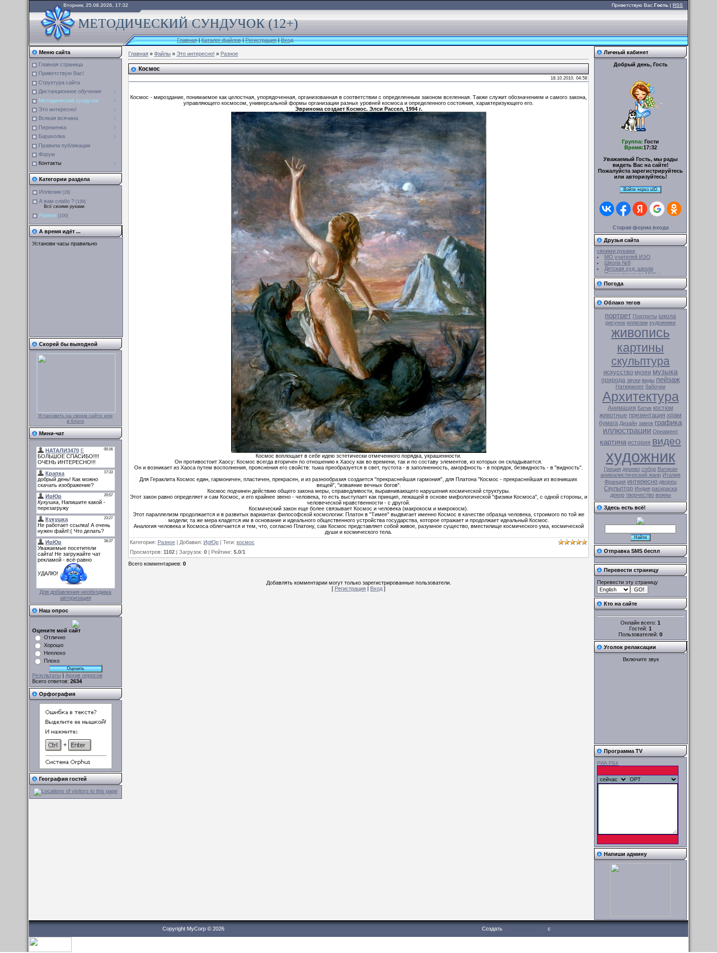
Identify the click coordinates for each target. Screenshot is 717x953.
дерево (631, 469)
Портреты (645, 316)
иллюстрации (627, 430)
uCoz (558, 929)
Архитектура (640, 396)
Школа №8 (617, 258)
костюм (663, 408)
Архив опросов (83, 675)
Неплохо (54, 653)
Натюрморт (630, 386)
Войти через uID (640, 189)
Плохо (52, 661)
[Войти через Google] (657, 209)
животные (613, 415)
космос (246, 542)
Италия (671, 475)
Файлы (162, 54)
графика (668, 422)
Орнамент (665, 431)
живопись (640, 332)
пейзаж (668, 380)
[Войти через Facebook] (623, 209)
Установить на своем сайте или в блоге (75, 418)
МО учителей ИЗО (627, 252)
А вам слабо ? (56, 201)
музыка (665, 372)
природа (613, 380)
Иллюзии (50, 192)
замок (645, 423)
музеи (643, 372)
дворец (668, 482)
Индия (642, 488)
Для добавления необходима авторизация (75, 595)
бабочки (655, 386)
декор (617, 495)
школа (667, 316)
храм (674, 415)
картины (640, 347)
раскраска (664, 488)
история (639, 442)
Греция (612, 469)
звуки (633, 380)
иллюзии (637, 322)
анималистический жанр (630, 475)
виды (648, 380)
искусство (618, 372)
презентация (647, 415)
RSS (678, 5)
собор (648, 469)
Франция (615, 482)
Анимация (622, 408)
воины (663, 495)
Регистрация (261, 40)
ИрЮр (211, 542)
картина (613, 442)
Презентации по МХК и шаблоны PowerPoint (628, 273)
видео (666, 441)
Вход (287, 40)
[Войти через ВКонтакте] (606, 209)
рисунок (615, 322)
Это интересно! (196, 54)
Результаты (46, 675)
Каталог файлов (221, 40)
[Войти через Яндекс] (640, 209)
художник (640, 456)
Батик (644, 408)
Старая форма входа (641, 227)
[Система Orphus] (75, 767)
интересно (642, 481)
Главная (187, 40)
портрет (618, 316)
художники (662, 322)
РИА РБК (607, 763)
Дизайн (628, 423)
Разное (48, 215)
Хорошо (53, 645)
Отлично (54, 637)
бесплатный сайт (525, 929)
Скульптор (618, 488)
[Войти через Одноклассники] (674, 209)
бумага (608, 423)
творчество (640, 495)
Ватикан (667, 469)
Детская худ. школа (628, 264)
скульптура (640, 361)
